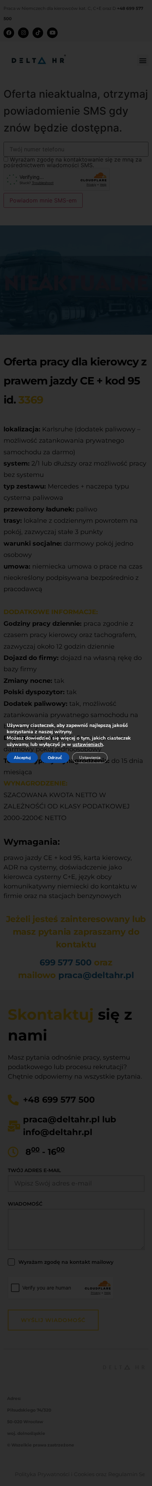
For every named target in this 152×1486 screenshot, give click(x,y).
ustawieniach (87, 744)
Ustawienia (89, 757)
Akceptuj (22, 757)
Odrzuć (55, 757)
